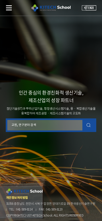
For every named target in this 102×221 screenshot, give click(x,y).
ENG (91, 8)
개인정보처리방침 (17, 198)
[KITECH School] (51, 8)
